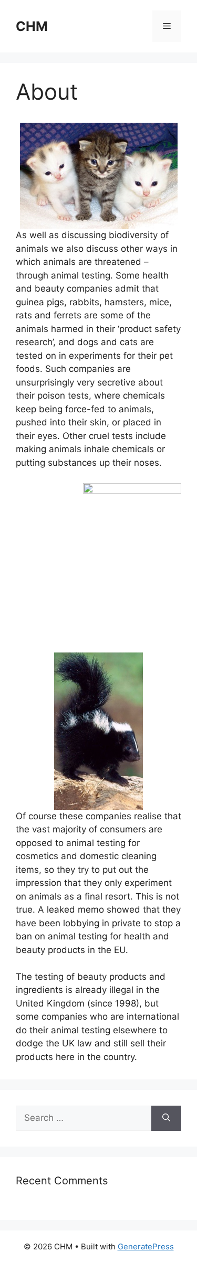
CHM (32, 26)
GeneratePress (146, 1246)
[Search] (166, 1118)
